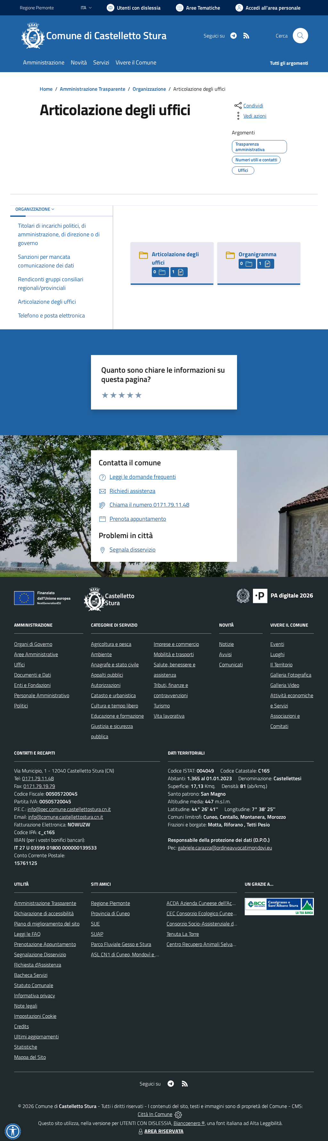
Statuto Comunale (33, 985)
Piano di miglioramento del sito (46, 923)
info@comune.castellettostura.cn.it (65, 817)
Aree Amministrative (36, 654)
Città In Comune (155, 1114)
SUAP (97, 934)
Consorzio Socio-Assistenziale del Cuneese (212, 923)
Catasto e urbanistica (113, 695)
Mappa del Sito (30, 1057)
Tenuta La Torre (183, 934)
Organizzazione (149, 89)
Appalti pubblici (107, 675)
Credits (21, 1026)
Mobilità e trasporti (174, 654)
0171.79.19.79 (39, 786)
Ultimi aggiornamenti (36, 1036)
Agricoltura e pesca (111, 644)
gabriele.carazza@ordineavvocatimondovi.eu (225, 847)
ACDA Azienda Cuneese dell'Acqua (203, 903)
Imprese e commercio (176, 644)
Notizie (226, 644)
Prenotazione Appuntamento (45, 944)
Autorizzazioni (105, 685)
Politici (21, 705)
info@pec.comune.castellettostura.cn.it (69, 809)
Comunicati (231, 664)
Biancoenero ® (189, 1123)
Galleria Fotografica (290, 675)
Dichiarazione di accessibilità (44, 913)
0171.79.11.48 (38, 778)
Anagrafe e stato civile (115, 664)
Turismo (162, 705)
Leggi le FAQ (27, 934)
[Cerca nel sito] (300, 35)
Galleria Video (284, 685)
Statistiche (25, 1047)
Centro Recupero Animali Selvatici (203, 944)
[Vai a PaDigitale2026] (275, 595)
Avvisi (225, 654)
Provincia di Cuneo (110, 913)
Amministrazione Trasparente (92, 89)
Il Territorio (281, 664)
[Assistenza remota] (178, 1114)
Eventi (277, 644)
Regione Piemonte (37, 7)
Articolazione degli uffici (175, 258)
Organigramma (257, 254)
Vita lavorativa (169, 716)
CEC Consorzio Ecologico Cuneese (202, 913)
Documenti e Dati (32, 675)
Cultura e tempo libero (114, 705)
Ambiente (101, 654)
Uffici (19, 664)
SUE (95, 923)
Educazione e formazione (117, 716)
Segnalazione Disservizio (40, 954)
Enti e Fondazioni (32, 685)
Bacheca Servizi (30, 975)
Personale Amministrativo (41, 695)
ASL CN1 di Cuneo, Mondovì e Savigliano (134, 954)
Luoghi (277, 654)
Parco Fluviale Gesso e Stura (121, 944)
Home (46, 89)
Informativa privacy (34, 995)
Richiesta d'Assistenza (37, 964)
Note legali (25, 1006)
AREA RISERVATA (164, 1131)
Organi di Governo (33, 644)
